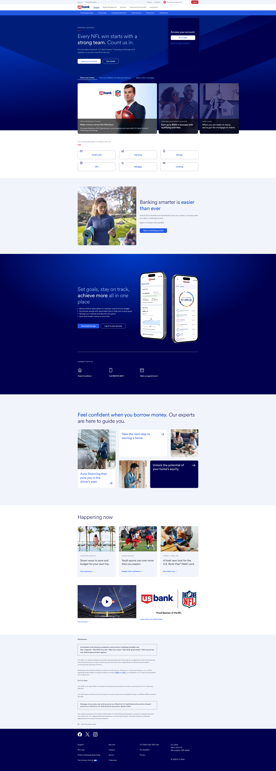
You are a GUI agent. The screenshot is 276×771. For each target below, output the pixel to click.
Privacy (142, 755)
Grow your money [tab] (87, 78)
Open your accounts (89, 61)
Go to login (183, 38)
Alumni (111, 755)
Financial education (91, 2)
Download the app (88, 326)
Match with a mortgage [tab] (145, 78)
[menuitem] (84, 7)
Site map (81, 750)
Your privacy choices (86, 760)
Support (149, 2)
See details (110, 61)
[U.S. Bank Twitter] (87, 734)
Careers (112, 750)
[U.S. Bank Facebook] (80, 734)
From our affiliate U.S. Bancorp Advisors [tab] (115, 78)
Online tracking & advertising (89, 755)
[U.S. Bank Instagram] (95, 734)
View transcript (83, 621)
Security (112, 745)
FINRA (117, 672)
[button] (194, 2)
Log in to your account (113, 326)
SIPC (124, 672)
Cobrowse (113, 760)
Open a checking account (153, 231)
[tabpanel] (117, 108)
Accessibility (145, 750)
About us (80, 2)
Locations (157, 2)
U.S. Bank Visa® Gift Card (149, 745)
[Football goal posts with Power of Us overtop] (107, 601)
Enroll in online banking (180, 43)
